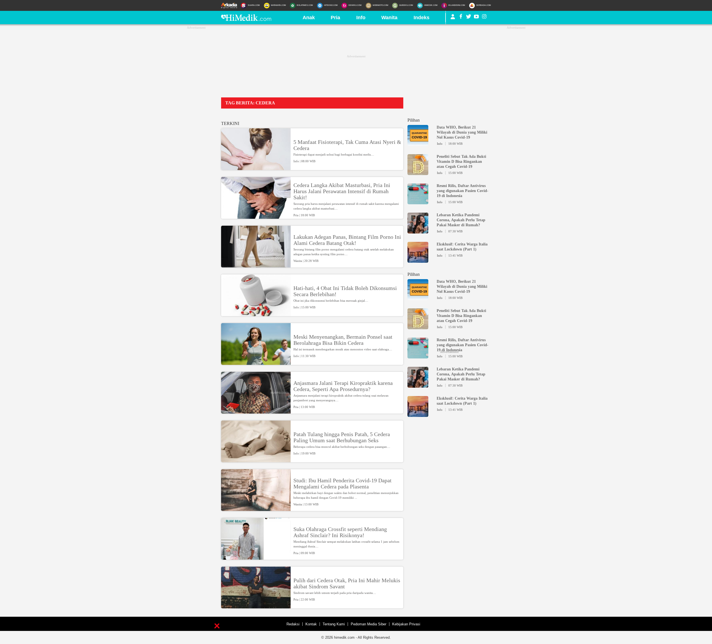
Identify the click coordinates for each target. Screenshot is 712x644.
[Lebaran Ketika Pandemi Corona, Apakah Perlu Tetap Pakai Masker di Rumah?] (417, 231)
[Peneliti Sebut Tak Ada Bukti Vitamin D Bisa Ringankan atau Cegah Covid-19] (417, 172)
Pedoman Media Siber (368, 624)
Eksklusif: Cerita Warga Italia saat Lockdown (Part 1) (462, 246)
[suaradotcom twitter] (468, 17)
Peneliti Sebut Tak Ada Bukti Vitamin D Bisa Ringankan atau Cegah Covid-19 (461, 161)
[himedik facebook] (460, 17)
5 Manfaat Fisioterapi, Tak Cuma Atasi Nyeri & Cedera (347, 145)
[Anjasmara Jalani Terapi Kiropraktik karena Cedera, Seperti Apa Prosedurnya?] (256, 411)
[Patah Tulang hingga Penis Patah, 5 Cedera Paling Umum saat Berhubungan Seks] (256, 460)
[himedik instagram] (484, 17)
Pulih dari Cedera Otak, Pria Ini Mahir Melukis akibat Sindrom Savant (346, 583)
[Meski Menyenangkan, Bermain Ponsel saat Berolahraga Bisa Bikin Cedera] (256, 362)
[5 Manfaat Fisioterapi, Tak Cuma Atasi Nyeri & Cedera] (256, 167)
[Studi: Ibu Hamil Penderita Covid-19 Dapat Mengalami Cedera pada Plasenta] (256, 508)
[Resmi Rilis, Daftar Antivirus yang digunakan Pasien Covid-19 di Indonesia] (417, 202)
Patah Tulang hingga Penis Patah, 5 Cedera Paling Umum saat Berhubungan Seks (341, 437)
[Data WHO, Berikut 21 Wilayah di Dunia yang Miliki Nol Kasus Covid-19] (417, 143)
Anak (309, 17)
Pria (335, 17)
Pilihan (413, 120)
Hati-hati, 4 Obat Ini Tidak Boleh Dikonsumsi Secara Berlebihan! (345, 291)
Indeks (421, 17)
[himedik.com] (246, 19)
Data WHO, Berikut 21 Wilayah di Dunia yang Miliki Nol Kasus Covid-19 (462, 132)
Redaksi (293, 624)
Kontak (311, 624)
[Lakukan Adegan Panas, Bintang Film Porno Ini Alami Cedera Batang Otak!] (256, 265)
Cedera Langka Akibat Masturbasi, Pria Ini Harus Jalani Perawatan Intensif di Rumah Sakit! (341, 191)
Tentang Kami (334, 624)
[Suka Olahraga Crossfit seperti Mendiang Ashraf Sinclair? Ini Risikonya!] (256, 557)
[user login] (453, 19)
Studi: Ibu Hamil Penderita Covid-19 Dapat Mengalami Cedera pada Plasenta (342, 483)
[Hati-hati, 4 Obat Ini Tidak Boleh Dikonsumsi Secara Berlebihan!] (256, 313)
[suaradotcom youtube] (476, 17)
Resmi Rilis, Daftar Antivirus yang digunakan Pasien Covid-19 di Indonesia (462, 191)
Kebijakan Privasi (406, 624)
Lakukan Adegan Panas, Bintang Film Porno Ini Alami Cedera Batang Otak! (347, 240)
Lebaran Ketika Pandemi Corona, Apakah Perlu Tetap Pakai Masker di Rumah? (461, 220)
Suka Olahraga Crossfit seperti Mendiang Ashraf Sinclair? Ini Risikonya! (340, 532)
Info (360, 17)
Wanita (389, 17)
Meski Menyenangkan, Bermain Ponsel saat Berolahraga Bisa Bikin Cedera (342, 340)
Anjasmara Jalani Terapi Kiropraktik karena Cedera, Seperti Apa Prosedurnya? (343, 386)
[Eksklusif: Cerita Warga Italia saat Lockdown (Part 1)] (417, 260)
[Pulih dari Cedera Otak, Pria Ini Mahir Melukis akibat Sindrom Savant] (256, 606)
